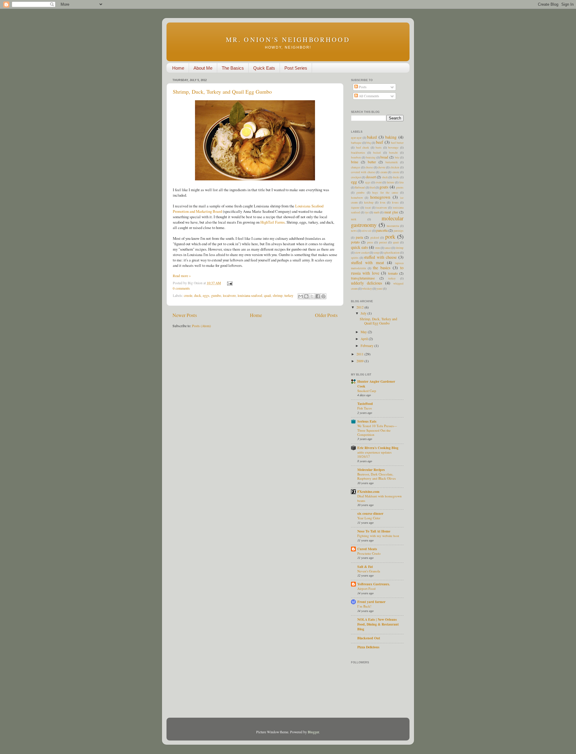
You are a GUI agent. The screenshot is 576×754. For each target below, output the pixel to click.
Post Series (295, 68)
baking (391, 137)
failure (390, 182)
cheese (369, 167)
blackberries (358, 153)
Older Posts (326, 315)
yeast (379, 289)
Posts (362, 87)
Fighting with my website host (378, 535)
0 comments (181, 288)
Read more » (182, 275)
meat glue (391, 212)
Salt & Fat (365, 566)
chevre (381, 167)
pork (390, 236)
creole (188, 295)
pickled (374, 238)
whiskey (367, 289)
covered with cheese (363, 172)
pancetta (382, 230)
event (379, 182)
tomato (393, 273)
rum (377, 248)
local (368, 208)
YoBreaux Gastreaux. (373, 584)
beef (379, 142)
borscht (393, 153)
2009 (360, 361)
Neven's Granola (368, 571)
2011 (360, 354)
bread (384, 157)
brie (397, 157)
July (364, 313)
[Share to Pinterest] (323, 296)
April (365, 338)
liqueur (355, 208)
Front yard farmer (371, 601)
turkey (288, 295)
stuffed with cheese (380, 257)
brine (354, 162)
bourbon (356, 157)
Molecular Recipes (371, 469)
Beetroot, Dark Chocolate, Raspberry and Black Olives (376, 476)
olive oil (366, 231)
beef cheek (362, 147)
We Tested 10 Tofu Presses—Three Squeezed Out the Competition (377, 430)
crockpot (356, 177)
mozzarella (393, 226)
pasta (359, 237)
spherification (392, 253)
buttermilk (392, 162)
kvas (383, 202)
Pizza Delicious (368, 647)
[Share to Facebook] (318, 296)
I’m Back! (364, 606)
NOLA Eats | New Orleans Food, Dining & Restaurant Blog (378, 624)
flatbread (360, 187)
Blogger (313, 732)
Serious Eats (366, 421)
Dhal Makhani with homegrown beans (379, 498)
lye (367, 212)
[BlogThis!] (306, 296)
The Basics (233, 68)
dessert (371, 177)
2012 (360, 307)
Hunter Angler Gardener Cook (376, 384)
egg (354, 182)
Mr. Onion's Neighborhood (288, 39)
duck (197, 295)
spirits (354, 258)
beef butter (397, 143)
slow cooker (362, 253)
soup (376, 253)
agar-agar (356, 138)
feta (401, 182)
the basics (381, 267)
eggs (206, 295)
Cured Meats (367, 548)
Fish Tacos (364, 408)
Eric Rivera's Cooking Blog (377, 447)
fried (372, 187)
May (364, 332)
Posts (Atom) (201, 326)
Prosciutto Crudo (369, 553)
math (377, 212)
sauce (388, 248)
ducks (396, 177)
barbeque (356, 143)
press (370, 242)
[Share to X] (312, 296)
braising (371, 157)
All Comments (368, 96)
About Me (203, 68)
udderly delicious (366, 283)
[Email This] (301, 296)
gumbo (216, 295)
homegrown (380, 197)
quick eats (359, 247)
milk (353, 219)
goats (384, 187)
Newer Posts (184, 315)
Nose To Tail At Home (373, 531)
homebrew (357, 198)
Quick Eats (264, 68)
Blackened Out (368, 638)
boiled (377, 153)
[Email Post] (228, 283)
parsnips (399, 231)
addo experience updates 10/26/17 (374, 454)
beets (379, 147)
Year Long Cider (368, 518)
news (354, 231)
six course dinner (370, 513)
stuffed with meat (367, 262)
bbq (368, 143)
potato (355, 242)
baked (372, 137)
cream (383, 172)
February (367, 345)
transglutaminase (363, 278)
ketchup (369, 202)
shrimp (278, 295)
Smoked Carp (366, 390)
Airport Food (366, 588)
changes (355, 167)
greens (400, 187)
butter (372, 162)
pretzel (383, 242)
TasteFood (365, 403)
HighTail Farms (272, 222)
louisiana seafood (250, 295)
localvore (229, 295)
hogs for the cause (385, 193)
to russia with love (377, 270)
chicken (394, 167)
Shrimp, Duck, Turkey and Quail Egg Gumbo (222, 91)
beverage (393, 147)
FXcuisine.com (368, 491)
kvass (395, 202)
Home (178, 68)
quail (267, 295)
